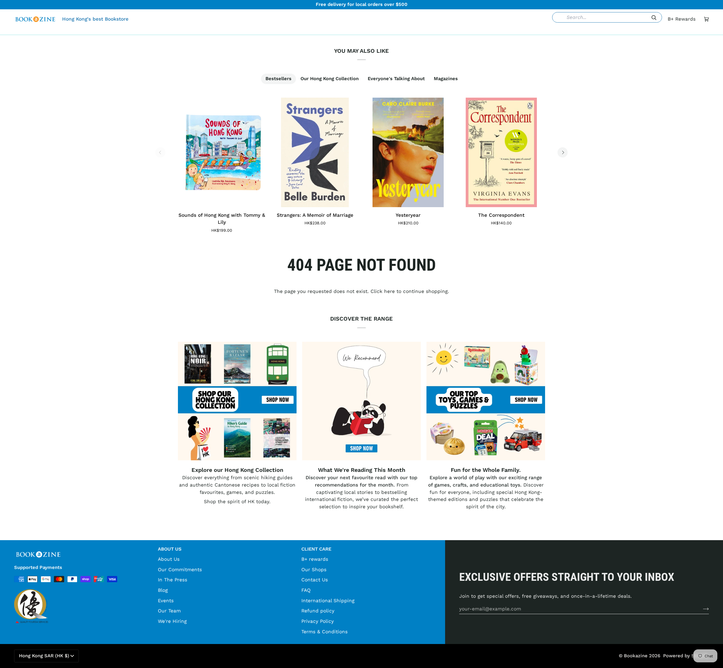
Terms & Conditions (324, 631)
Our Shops (313, 569)
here (389, 291)
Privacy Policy (317, 621)
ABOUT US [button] (170, 549)
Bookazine (636, 655)
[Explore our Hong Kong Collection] (237, 401)
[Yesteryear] (408, 152)
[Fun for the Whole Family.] (485, 401)
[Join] (701, 608)
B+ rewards (314, 559)
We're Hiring (172, 621)
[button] (275, 30)
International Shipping (327, 600)
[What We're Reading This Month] (361, 401)
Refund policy (317, 611)
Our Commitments (180, 569)
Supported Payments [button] (38, 567)
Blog (163, 590)
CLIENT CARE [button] (316, 549)
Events (166, 600)
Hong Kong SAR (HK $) (44, 655)
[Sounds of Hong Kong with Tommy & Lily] (221, 152)
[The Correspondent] (501, 152)
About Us (169, 559)
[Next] (563, 152)
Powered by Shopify (686, 655)
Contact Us (314, 579)
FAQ (306, 590)
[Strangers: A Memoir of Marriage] (315, 152)
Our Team (169, 611)
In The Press (172, 579)
